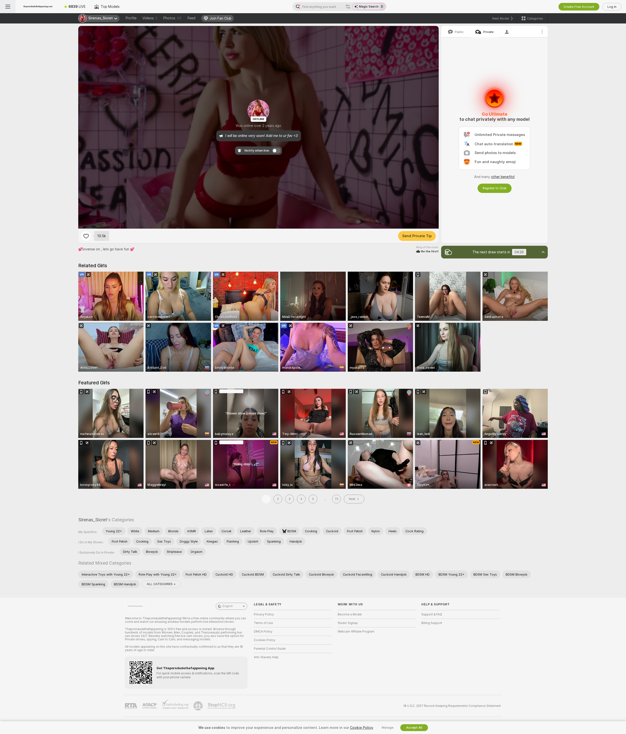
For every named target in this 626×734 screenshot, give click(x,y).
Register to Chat (494, 188)
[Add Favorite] (86, 236)
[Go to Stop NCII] (222, 706)
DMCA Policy (263, 631)
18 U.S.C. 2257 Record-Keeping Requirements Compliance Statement (452, 706)
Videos (149, 18)
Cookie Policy (361, 728)
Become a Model (350, 614)
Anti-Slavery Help (266, 657)
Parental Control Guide (270, 648)
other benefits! (503, 177)
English (228, 606)
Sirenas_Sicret (92, 519)
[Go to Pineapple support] (198, 706)
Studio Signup (348, 623)
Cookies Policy (264, 640)
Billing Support (431, 623)
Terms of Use (263, 623)
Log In (611, 7)
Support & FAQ (431, 614)
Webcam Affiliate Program (356, 631)
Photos (172, 18)
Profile (130, 18)
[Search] (348, 6)
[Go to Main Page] (38, 6)
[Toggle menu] (8, 6)
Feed (191, 18)
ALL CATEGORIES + (161, 584)
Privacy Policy (264, 614)
